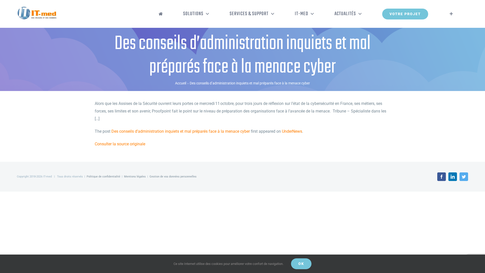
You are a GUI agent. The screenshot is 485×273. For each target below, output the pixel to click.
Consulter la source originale (120, 144)
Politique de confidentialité (103, 176)
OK (301, 264)
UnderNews (292, 131)
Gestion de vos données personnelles (173, 176)
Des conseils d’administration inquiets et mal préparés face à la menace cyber (180, 131)
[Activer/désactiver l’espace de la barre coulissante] (451, 14)
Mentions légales (135, 176)
